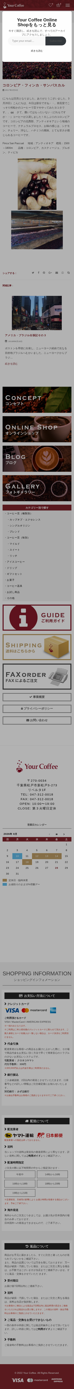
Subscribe (56, 40)
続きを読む (37, 50)
